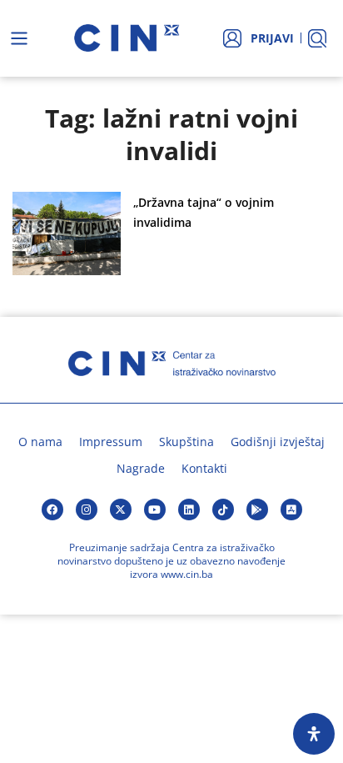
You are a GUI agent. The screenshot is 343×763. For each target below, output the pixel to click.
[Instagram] (86, 509)
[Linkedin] (189, 509)
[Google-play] (257, 509)
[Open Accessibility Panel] (314, 734)
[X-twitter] (121, 509)
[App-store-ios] (291, 509)
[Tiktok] (223, 509)
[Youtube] (155, 509)
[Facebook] (52, 509)
